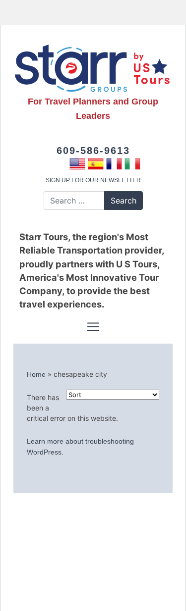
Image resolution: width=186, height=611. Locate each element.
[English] (77, 163)
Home (36, 374)
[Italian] (132, 163)
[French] (114, 163)
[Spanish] (96, 163)
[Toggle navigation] (92, 326)
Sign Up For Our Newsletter (93, 180)
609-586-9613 (93, 150)
